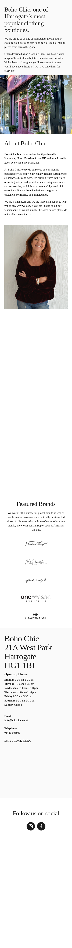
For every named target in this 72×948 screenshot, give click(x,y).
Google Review (22, 740)
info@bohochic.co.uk (16, 720)
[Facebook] (41, 826)
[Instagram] (31, 826)
